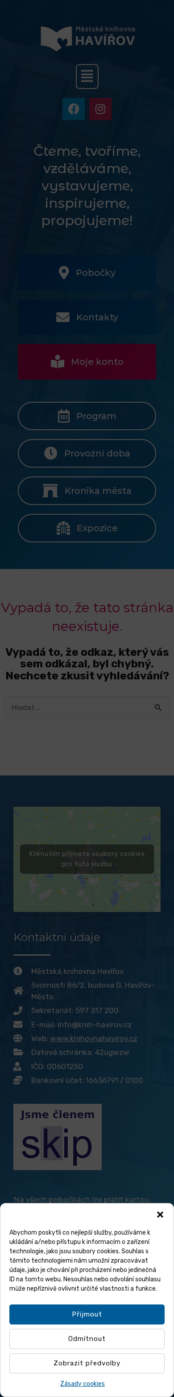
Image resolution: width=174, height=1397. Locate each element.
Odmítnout (87, 1339)
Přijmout (87, 1314)
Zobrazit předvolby (87, 1363)
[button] (160, 1214)
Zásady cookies (82, 1384)
